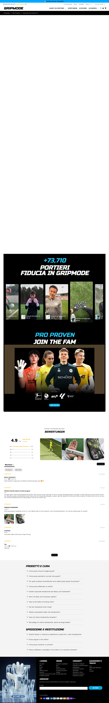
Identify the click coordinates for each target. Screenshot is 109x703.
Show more (54, 555)
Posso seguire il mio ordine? (39, 639)
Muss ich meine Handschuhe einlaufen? (43, 617)
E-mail (41, 685)
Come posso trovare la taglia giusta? (42, 571)
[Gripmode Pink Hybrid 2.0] (83, 51)
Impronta (41, 672)
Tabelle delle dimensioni (95, 667)
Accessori (83, 8)
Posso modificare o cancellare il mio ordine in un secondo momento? (53, 650)
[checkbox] (18, 469)
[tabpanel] (54, 513)
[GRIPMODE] (14, 8)
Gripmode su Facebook (78, 674)
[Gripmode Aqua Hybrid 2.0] (69, 51)
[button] (21, 446)
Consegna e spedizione (62, 663)
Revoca (58, 667)
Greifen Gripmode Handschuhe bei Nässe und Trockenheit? (49, 591)
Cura (90, 666)
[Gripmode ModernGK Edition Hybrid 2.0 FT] (76, 51)
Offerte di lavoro (43, 670)
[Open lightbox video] (31, 302)
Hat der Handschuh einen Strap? (40, 607)
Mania (77, 120)
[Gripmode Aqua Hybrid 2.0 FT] (97, 51)
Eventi (41, 667)
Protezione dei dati (44, 675)
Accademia (93, 8)
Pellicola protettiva (75, 239)
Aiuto (75, 4)
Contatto (81, 4)
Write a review (100, 464)
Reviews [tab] (9, 465)
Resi (57, 665)
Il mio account (68, 4)
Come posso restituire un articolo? (41, 644)
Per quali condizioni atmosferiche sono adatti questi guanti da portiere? (54, 581)
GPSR (69, 245)
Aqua (85, 120)
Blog (40, 669)
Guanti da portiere (56, 8)
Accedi (95, 688)
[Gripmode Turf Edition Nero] (90, 51)
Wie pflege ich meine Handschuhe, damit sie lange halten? (49, 622)
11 (89, 62)
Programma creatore (78, 675)
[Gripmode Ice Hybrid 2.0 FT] (104, 51)
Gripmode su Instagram (78, 663)
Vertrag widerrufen (61, 674)
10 (83, 62)
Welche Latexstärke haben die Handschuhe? (44, 612)
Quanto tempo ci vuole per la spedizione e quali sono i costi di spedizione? (55, 634)
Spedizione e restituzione (76, 234)
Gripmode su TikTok (78, 672)
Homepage (7, 13)
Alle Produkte (16, 13)
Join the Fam (54, 405)
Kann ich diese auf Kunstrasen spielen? (43, 597)
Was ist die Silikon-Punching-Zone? (41, 602)
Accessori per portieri (61, 670)
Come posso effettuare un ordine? (41, 586)
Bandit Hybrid (97, 120)
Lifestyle (58, 672)
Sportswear (72, 8)
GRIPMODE (45, 695)
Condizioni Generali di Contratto (47, 674)
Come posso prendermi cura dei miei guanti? (45, 576)
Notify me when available (85, 74)
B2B (40, 665)
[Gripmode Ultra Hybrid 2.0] (18, 35)
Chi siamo (41, 663)
